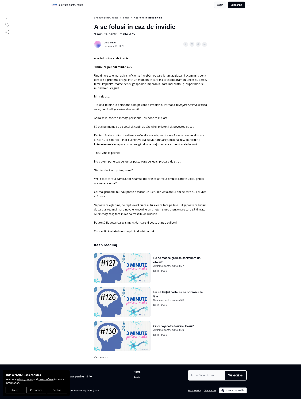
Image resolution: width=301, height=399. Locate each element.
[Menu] (249, 4)
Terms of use (45, 379)
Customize (36, 390)
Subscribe (236, 4)
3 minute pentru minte (106, 17)
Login (220, 4)
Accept (15, 390)
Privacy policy (25, 379)
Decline (57, 390)
